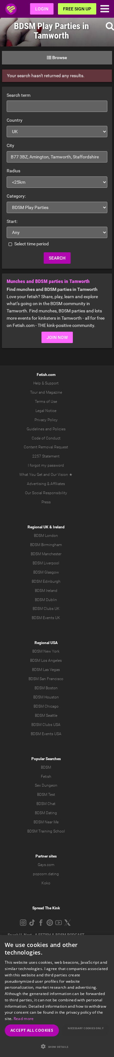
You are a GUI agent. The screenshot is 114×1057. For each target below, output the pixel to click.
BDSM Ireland (46, 590)
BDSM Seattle (46, 715)
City (10, 145)
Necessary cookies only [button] (86, 1028)
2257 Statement (46, 456)
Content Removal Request (46, 447)
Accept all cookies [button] (31, 1030)
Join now (57, 337)
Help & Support (46, 383)
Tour (34, 392)
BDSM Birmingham (46, 545)
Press (46, 502)
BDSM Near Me (46, 822)
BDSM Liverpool (46, 563)
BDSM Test (46, 794)
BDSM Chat (45, 804)
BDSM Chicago (46, 706)
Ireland (59, 527)
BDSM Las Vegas (46, 669)
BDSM (46, 767)
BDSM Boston (46, 688)
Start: (12, 221)
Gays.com (46, 865)
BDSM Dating (46, 813)
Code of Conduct (46, 438)
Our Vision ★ (62, 474)
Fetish (46, 776)
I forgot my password (46, 465)
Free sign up (77, 8)
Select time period (31, 243)
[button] (57, 1046)
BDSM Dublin (46, 600)
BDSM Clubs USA (45, 724)
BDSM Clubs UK (46, 608)
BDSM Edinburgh (46, 581)
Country (14, 120)
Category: (16, 196)
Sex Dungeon (46, 785)
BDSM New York (46, 651)
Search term (18, 95)
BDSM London (46, 535)
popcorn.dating (46, 874)
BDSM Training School (46, 831)
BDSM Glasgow (46, 572)
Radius (13, 170)
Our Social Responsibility (46, 493)
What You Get (30, 474)
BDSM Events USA (46, 734)
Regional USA (46, 643)
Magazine (54, 392)
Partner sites (46, 856)
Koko (45, 883)
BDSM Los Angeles (46, 660)
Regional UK (38, 527)
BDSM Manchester (46, 554)
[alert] (57, 996)
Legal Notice (45, 411)
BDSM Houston (46, 697)
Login (41, 8)
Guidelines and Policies (46, 429)
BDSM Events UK (46, 618)
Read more (24, 1018)
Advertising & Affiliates (46, 484)
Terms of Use (46, 401)
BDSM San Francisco (45, 679)
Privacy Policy (46, 420)
